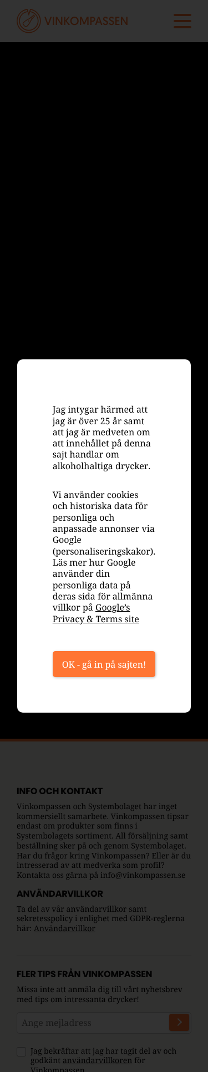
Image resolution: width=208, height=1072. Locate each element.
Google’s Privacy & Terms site (96, 612)
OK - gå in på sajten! (104, 664)
